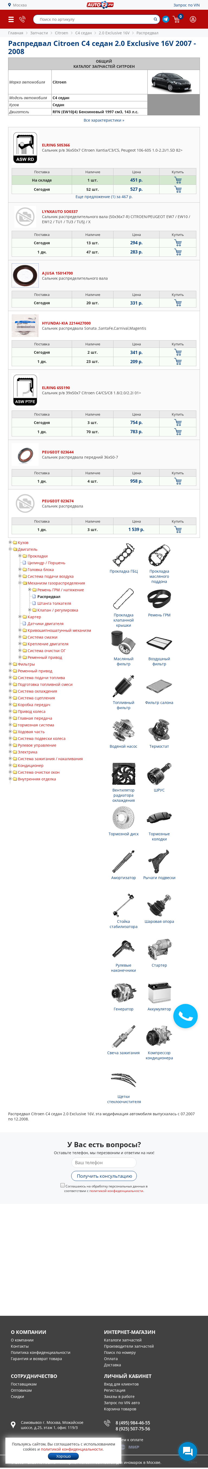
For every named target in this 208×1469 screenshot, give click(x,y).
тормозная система (36, 724)
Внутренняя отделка (37, 779)
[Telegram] (165, 21)
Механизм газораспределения (56, 583)
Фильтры (26, 664)
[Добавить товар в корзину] (178, 180)
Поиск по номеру (120, 1352)
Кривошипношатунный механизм (59, 630)
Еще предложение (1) (104, 196)
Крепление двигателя (48, 643)
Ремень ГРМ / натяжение (60, 589)
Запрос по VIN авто (122, 1402)
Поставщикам (24, 1384)
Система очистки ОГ (47, 650)
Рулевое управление (37, 745)
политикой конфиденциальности (116, 1190)
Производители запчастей (129, 1346)
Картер (34, 616)
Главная (15, 32)
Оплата (111, 1358)
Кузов (23, 542)
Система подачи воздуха (51, 576)
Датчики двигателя (46, 623)
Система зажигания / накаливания (50, 758)
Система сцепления (36, 697)
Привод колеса (32, 711)
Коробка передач (34, 704)
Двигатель (27, 549)
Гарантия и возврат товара (36, 1358)
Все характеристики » (104, 120)
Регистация (114, 1390)
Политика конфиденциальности (40, 1352)
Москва (20, 5)
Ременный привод (45, 657)
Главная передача (35, 718)
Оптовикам (21, 1390)
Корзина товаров (120, 1408)
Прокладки (38, 556)
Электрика (27, 751)
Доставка (112, 1364)
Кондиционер (31, 765)
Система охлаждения (37, 691)
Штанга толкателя (54, 603)
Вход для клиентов (121, 1384)
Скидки (17, 1396)
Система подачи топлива (41, 677)
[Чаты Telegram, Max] (187, 1451)
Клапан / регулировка (57, 610)
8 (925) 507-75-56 (133, 1429)
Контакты (20, 1346)
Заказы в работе (119, 1396)
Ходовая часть (31, 731)
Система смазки (42, 637)
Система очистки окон (39, 772)
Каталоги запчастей (123, 1340)
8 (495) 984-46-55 (133, 1423)
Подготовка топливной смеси (45, 684)
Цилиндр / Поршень (46, 562)
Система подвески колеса (42, 738)
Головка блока (41, 569)
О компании (22, 1340)
